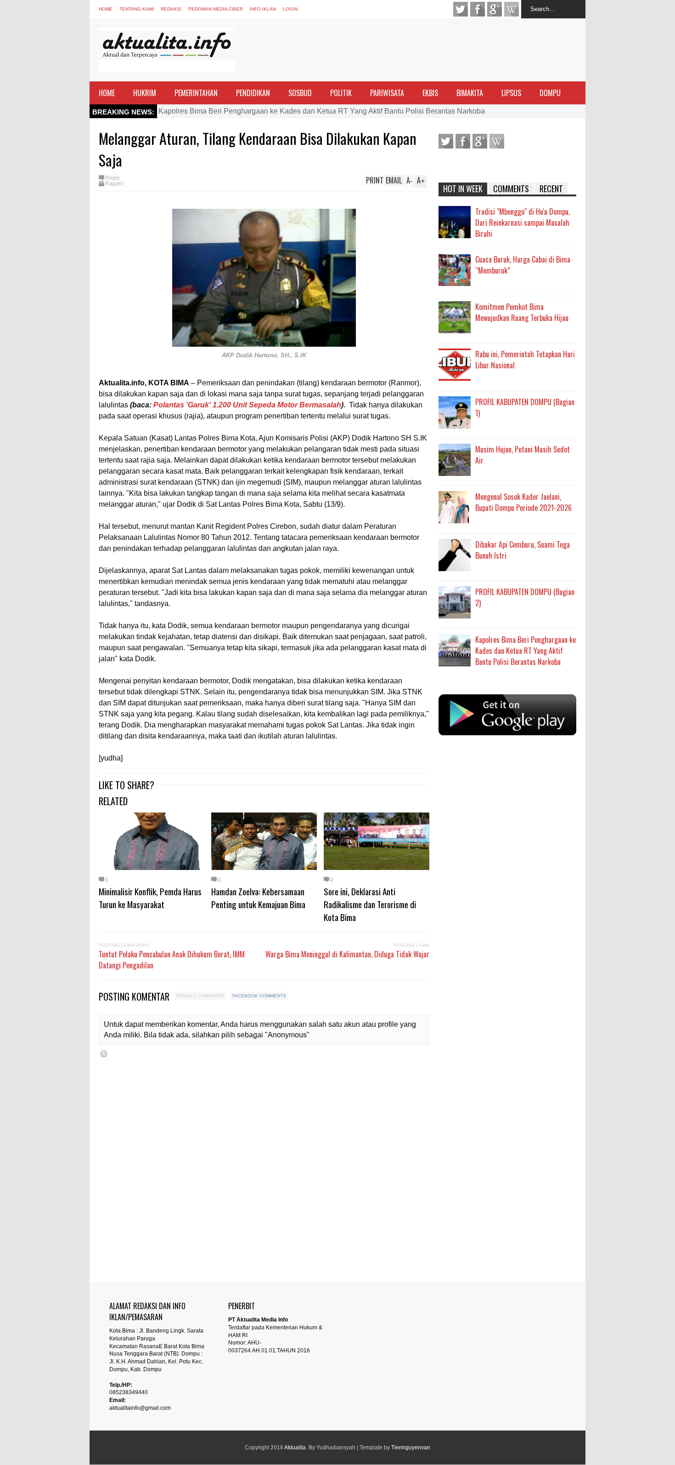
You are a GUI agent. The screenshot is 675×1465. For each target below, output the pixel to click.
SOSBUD (300, 92)
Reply (112, 178)
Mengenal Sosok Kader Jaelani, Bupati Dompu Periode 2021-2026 (523, 502)
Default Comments (200, 995)
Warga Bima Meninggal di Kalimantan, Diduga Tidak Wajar (347, 954)
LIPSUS (511, 92)
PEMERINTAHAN (196, 92)
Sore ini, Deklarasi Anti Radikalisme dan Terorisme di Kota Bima (370, 904)
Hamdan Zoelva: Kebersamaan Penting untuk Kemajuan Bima (258, 897)
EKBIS (430, 92)
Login (290, 8)
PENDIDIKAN (253, 92)
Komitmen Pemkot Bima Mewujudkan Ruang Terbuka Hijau (521, 312)
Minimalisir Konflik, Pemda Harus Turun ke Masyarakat (150, 897)
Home (105, 8)
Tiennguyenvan (410, 1447)
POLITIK (341, 92)
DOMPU (550, 92)
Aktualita (295, 1447)
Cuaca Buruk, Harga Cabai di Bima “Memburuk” (522, 265)
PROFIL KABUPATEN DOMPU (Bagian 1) (524, 407)
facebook (477, 9)
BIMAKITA (469, 92)
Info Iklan (263, 8)
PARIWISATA (387, 92)
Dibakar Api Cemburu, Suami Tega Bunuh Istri (522, 550)
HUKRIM (144, 92)
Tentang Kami (136, 8)
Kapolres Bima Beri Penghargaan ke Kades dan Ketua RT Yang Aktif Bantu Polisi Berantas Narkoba (321, 111)
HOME (107, 92)
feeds (511, 9)
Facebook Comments (259, 995)
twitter (460, 9)
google (494, 9)
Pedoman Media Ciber (215, 8)
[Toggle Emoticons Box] (104, 1054)
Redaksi (171, 8)
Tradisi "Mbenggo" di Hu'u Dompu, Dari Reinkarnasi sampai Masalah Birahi (522, 222)
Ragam (114, 183)
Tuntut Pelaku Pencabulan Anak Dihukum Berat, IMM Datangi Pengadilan (172, 960)
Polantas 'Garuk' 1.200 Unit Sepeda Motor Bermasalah (247, 405)
